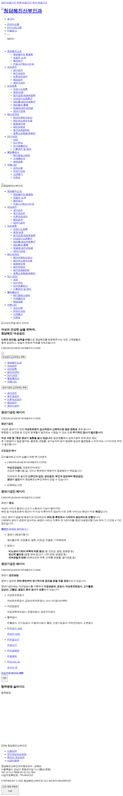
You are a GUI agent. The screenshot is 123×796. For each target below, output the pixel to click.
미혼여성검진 (20, 76)
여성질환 (12, 86)
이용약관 (12, 751)
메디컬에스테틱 (21, 155)
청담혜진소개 (14, 51)
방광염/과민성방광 (23, 108)
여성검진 (12, 67)
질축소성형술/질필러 (24, 133)
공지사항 (18, 168)
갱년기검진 (19, 83)
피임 (15, 139)
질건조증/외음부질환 (24, 95)
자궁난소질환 (20, 89)
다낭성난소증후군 (22, 98)
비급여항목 (13, 760)
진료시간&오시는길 (23, 64)
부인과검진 (19, 73)
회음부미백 (19, 124)
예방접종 (18, 161)
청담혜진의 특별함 (23, 54)
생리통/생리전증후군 (24, 101)
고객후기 (18, 174)
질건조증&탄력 (21, 130)
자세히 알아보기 (14, 529)
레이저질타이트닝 (22, 117)
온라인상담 (19, 171)
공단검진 (18, 70)
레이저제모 (19, 127)
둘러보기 (18, 60)
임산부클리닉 (20, 146)
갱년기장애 (19, 111)
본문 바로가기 (24, 2)
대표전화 (12, 673)
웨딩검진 (18, 79)
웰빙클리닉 (13, 152)
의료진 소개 (19, 57)
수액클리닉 (19, 158)
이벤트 (16, 177)
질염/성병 (18, 92)
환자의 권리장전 (16, 757)
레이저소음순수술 (22, 120)
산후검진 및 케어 (22, 149)
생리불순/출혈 (20, 105)
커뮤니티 (12, 165)
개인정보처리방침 (16, 754)
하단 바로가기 (39, 2)
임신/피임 (12, 136)
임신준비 (18, 143)
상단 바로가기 (8, 2)
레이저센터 (13, 114)
